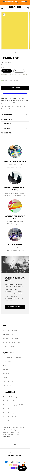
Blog (4, 365)
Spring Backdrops (9, 408)
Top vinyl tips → (15, 307)
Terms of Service (9, 346)
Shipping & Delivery (10, 330)
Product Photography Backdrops (13, 397)
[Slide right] (19, 52)
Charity (5, 377)
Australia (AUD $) (14, 455)
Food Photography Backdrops (12, 400)
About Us (6, 373)
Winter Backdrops (9, 420)
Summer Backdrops (9, 412)
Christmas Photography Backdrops (14, 404)
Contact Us (7, 385)
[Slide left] (11, 52)
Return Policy (8, 334)
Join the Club (8, 381)
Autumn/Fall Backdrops (10, 416)
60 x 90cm (6, 71)
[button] (2, 8)
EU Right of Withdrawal (11, 338)
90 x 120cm (19, 71)
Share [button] (5, 137)
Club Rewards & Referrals (12, 357)
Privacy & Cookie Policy (11, 342)
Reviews (5, 369)
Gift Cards (7, 361)
